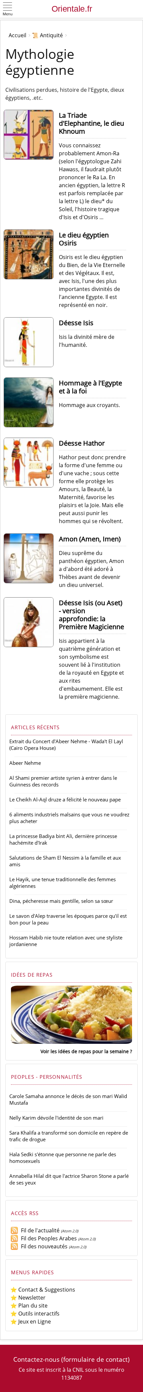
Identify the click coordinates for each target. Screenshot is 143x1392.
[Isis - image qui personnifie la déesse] (31, 645)
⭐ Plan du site (29, 1305)
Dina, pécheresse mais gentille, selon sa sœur (61, 901)
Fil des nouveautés (43, 1246)
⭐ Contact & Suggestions (42, 1289)
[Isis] (31, 365)
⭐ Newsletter (28, 1297)
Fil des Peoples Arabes (47, 1238)
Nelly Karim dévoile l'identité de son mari (56, 1117)
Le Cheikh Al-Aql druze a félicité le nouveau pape (65, 799)
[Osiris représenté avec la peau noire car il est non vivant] (31, 277)
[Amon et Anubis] (31, 581)
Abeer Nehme (25, 763)
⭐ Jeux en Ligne (30, 1321)
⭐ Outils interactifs (35, 1313)
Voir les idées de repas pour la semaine (85, 1051)
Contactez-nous (36, 1359)
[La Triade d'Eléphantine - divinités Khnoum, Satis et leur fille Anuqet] (31, 157)
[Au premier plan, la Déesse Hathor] (31, 485)
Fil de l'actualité (39, 1230)
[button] (8, 9)
